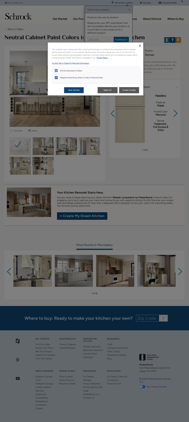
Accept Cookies (129, 90)
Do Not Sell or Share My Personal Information (70, 63)
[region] (96, 69)
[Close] (140, 46)
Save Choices (74, 90)
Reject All (107, 90)
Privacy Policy (102, 58)
